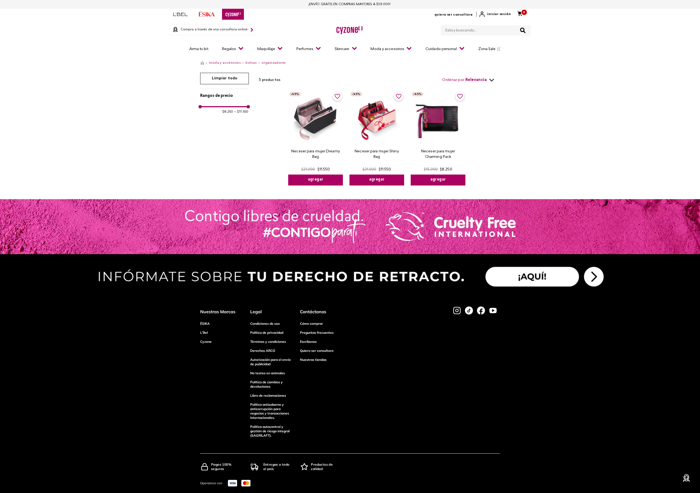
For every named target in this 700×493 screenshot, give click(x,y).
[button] (224, 96)
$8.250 (227, 112)
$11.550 (241, 112)
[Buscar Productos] (523, 30)
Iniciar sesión (499, 14)
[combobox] (485, 29)
